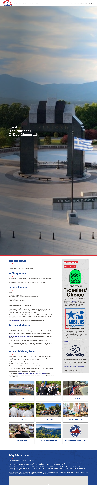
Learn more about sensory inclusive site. (74, 366)
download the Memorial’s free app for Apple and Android (31, 373)
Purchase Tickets (70, 262)
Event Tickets (69, 266)
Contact (75, 3)
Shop (79, 3)
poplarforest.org (15, 320)
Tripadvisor (73, 301)
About (70, 3)
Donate (84, 3)
